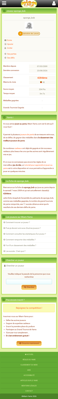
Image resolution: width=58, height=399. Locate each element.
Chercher (30, 287)
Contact (29, 391)
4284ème (42, 77)
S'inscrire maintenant (30, 343)
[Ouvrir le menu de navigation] (4, 3)
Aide (29, 370)
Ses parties (11, 54)
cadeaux (18, 148)
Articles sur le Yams (29, 380)
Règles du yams (29, 360)
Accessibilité (29, 375)
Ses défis (11, 58)
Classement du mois (29, 365)
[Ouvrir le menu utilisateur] (54, 3)
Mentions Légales (29, 386)
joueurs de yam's (27, 134)
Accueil (30, 354)
